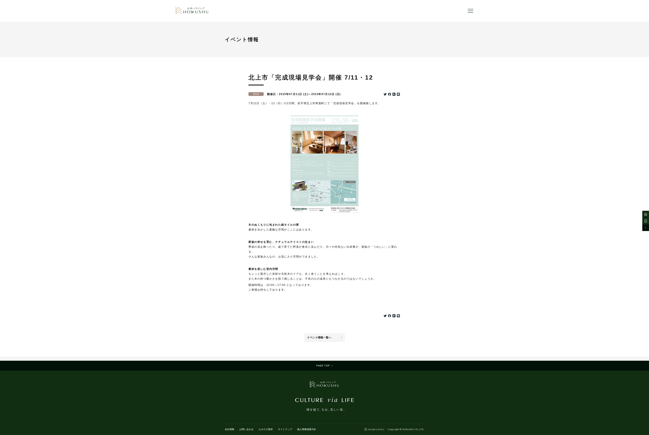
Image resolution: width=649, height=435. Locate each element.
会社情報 (229, 429)
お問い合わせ (246, 429)
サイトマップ (285, 429)
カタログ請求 (266, 429)
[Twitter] (385, 94)
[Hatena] (394, 94)
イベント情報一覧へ (319, 337)
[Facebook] (389, 94)
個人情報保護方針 (306, 429)
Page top (323, 365)
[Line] (398, 94)
